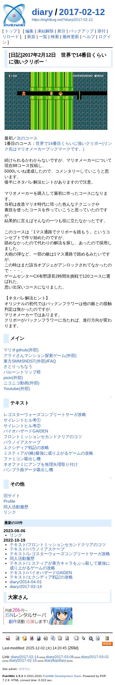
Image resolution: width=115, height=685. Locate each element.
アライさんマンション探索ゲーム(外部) (40, 355)
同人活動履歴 (16, 506)
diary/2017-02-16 (23, 660)
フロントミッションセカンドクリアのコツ (43, 436)
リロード (10, 36)
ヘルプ (89, 36)
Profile (9, 501)
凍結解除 (45, 31)
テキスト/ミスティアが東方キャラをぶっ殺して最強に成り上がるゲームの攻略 (60, 565)
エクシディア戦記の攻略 (26, 447)
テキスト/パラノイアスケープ (37, 549)
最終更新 (71, 36)
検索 (55, 36)
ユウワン (24, 669)
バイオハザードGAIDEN (26, 431)
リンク (10, 512)
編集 (29, 31)
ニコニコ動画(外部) (22, 383)
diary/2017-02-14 (26, 586)
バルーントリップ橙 (22, 372)
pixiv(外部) (13, 377)
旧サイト (12, 495)
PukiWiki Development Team (62, 676)
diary (42, 12)
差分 (61, 31)
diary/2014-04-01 (26, 581)
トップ (11, 31)
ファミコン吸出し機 (22, 458)
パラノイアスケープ (22, 442)
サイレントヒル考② (22, 425)
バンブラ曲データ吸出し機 (28, 469)
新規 (31, 36)
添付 (101, 31)
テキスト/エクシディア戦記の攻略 (41, 577)
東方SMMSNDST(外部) (25, 361)
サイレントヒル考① (22, 420)
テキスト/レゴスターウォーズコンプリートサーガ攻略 (60, 553)
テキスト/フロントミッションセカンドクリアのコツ (58, 544)
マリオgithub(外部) (21, 350)
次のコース (27, 138)
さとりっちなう (18, 366)
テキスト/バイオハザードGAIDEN (41, 572)
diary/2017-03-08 (60, 657)
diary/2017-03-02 (95, 657)
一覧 (43, 36)
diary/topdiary (55, 660)
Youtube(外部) (17, 388)
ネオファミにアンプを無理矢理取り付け (41, 464)
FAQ (52, 361)
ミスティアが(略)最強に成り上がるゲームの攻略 (48, 453)
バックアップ (81, 31)
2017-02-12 (82, 12)
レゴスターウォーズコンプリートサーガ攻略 (45, 414)
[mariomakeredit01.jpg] (55, 100)
